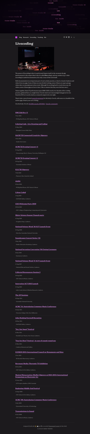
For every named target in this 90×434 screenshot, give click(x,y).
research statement (37, 98)
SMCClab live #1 (21, 113)
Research (26, 37)
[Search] (74, 37)
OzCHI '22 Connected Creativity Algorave (31, 135)
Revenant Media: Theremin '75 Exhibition (31, 363)
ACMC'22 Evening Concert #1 (26, 147)
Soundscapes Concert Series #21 (27, 238)
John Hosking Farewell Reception (28, 318)
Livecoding (33, 37)
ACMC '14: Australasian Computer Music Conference (35, 306)
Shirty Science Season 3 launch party (29, 215)
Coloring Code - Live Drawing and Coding (31, 124)
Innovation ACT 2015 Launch (26, 284)
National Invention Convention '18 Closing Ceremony (36, 249)
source (45, 428)
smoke (17, 181)
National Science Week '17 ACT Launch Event (32, 261)
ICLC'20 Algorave (22, 169)
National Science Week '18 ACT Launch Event (32, 227)
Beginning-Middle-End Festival (27, 388)
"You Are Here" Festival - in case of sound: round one (35, 341)
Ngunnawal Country (54, 426)
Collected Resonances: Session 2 (27, 272)
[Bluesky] (66, 37)
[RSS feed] (71, 37)
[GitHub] (64, 37)
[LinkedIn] (69, 37)
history (50, 428)
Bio (45, 37)
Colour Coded (20, 192)
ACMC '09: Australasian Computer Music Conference (35, 400)
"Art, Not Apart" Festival (24, 329)
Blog (20, 37)
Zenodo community (52, 104)
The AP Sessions (21, 295)
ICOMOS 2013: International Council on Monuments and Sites (39, 352)
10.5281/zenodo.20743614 (37, 104)
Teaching (40, 37)
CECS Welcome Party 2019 (25, 204)
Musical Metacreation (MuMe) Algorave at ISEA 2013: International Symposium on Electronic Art (41, 376)
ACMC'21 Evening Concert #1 (26, 158)
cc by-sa (40, 428)
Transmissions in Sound (24, 411)
